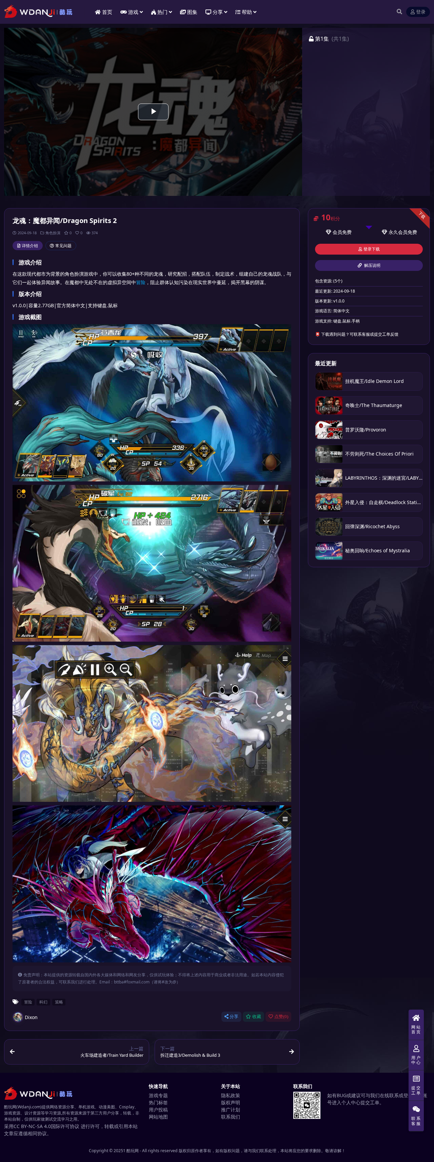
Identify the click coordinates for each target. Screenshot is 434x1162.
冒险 (140, 282)
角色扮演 (52, 232)
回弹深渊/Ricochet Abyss (372, 526)
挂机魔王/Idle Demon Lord (374, 381)
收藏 (256, 1016)
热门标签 (158, 1102)
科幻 (43, 1001)
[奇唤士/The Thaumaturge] (328, 405)
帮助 (247, 11)
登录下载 (371, 249)
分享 (234, 1016)
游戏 (133, 11)
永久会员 (398, 232)
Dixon (31, 1017)
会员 (337, 232)
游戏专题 (158, 1095)
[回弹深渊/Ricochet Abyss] (328, 527)
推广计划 (230, 1109)
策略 (59, 1001)
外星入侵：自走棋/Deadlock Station (384, 502)
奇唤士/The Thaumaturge (373, 405)
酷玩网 (132, 1151)
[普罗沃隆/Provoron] (328, 430)
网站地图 (158, 1116)
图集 (192, 11)
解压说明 (371, 265)
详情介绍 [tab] (30, 245)
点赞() (281, 1016)
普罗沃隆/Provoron (365, 429)
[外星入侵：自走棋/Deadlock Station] (328, 502)
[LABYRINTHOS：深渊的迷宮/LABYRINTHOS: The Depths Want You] (328, 478)
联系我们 (230, 1116)
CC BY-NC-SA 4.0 (32, 1126)
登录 (421, 12)
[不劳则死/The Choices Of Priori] (328, 454)
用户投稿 (158, 1109)
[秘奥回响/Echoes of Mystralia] (328, 551)
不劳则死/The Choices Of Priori (379, 453)
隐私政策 (230, 1095)
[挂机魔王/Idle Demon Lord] (328, 381)
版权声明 (230, 1102)
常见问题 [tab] (63, 245)
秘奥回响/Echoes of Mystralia (377, 550)
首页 (107, 11)
